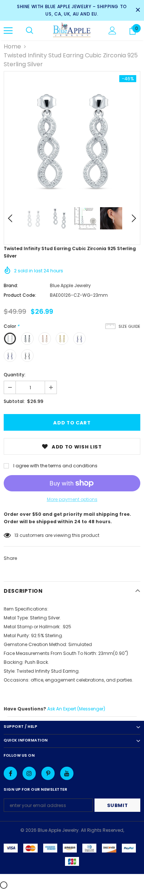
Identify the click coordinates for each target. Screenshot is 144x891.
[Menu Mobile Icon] (8, 30)
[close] (137, 10)
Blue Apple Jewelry (70, 285)
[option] (72, 139)
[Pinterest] (48, 773)
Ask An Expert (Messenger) (76, 709)
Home (12, 46)
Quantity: (14, 374)
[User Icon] (112, 30)
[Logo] (72, 30)
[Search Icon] (29, 30)
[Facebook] (10, 773)
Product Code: (20, 295)
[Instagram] (29, 773)
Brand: (11, 285)
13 (16, 535)
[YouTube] (66, 773)
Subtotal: (14, 401)
